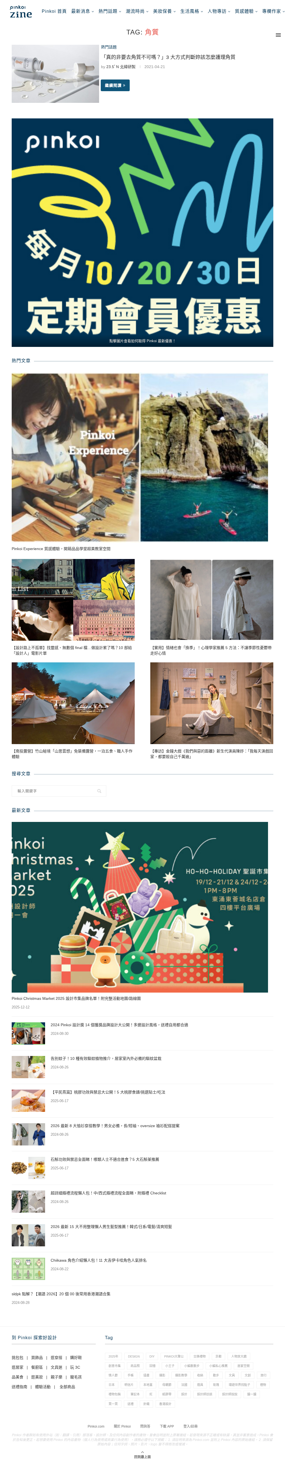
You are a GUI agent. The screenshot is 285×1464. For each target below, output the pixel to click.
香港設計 (165, 1404)
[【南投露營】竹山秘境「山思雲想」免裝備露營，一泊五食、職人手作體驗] (73, 703)
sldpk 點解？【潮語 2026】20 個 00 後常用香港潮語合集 (61, 1294)
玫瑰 (216, 1384)
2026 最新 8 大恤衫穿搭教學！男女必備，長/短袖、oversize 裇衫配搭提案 (115, 1126)
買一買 (113, 1404)
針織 (146, 1404)
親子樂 (56, 1377)
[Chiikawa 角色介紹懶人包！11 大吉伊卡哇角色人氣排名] (28, 1269)
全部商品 (67, 1387)
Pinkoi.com (96, 1426)
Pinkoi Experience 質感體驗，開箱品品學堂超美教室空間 (61, 548)
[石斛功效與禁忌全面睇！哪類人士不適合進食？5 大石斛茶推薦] (28, 1168)
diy (151, 1356)
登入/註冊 (190, 1426)
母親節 (166, 1384)
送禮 (130, 1404)
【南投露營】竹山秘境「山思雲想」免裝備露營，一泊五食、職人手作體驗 (72, 754)
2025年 (113, 1356)
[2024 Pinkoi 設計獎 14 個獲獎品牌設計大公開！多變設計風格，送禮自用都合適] (28, 1033)
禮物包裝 (115, 1394)
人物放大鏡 (239, 1356)
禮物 (263, 1384)
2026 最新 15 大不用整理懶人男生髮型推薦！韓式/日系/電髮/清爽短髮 (111, 1226)
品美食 (17, 1377)
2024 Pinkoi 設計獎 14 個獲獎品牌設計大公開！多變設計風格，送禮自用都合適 (119, 1025)
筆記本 (135, 1394)
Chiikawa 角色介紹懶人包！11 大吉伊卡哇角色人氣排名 (99, 1260)
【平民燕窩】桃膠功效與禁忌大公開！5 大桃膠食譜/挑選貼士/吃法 (108, 1092)
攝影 (162, 1375)
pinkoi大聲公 (174, 1356)
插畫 (146, 1375)
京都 (218, 1356)
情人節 (113, 1375)
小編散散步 (192, 1366)
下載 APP (167, 1426)
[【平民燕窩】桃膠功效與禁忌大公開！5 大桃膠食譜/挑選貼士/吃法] (28, 1101)
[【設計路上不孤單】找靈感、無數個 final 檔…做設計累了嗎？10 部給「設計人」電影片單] (73, 600)
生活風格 (189, 11)
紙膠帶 (166, 1394)
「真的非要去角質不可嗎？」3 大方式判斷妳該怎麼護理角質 (168, 57)
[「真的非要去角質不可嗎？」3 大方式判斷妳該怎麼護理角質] (55, 74)
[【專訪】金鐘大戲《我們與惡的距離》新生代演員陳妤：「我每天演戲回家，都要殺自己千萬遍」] (211, 703)
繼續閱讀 (113, 85)
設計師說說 (229, 1394)
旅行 (264, 1375)
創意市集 (115, 1366)
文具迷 (56, 1367)
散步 (216, 1375)
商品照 (135, 1366)
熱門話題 (108, 11)
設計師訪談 (204, 1394)
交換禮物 (199, 1356)
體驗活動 (43, 1387)
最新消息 (80, 11)
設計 (184, 1394)
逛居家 (17, 1367)
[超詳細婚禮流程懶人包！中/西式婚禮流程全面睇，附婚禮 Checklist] (28, 1201)
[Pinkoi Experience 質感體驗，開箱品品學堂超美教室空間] (140, 457)
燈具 (200, 1384)
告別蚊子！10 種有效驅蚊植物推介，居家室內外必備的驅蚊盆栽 (106, 1058)
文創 (248, 1375)
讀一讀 (251, 1394)
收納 (200, 1375)
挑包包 (17, 1357)
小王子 (170, 1366)
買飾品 (37, 1357)
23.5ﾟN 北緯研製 (121, 66)
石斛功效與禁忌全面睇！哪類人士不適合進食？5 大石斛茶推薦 (105, 1159)
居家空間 (243, 1366)
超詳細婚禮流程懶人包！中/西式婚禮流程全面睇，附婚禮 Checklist (108, 1193)
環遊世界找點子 (239, 1384)
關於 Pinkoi (122, 1426)
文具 (232, 1375)
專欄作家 (271, 11)
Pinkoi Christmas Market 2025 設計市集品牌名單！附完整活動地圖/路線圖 (76, 998)
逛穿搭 (56, 1357)
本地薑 (148, 1384)
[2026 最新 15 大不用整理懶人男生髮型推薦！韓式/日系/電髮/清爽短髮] (28, 1235)
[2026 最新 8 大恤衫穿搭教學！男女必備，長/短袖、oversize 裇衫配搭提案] (28, 1134)
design (134, 1356)
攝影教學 (181, 1375)
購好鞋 (76, 1357)
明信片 (129, 1384)
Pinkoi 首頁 (54, 11)
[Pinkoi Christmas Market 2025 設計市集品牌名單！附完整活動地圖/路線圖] (140, 907)
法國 (184, 1384)
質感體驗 (244, 11)
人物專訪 (217, 11)
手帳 (130, 1375)
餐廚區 (37, 1367)
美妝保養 (162, 11)
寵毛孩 (76, 1377)
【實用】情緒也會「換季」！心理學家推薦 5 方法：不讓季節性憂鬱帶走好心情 (211, 650)
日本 (112, 1384)
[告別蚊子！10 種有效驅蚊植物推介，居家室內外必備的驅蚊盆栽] (28, 1067)
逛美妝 (37, 1377)
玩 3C (75, 1367)
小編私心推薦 (218, 1366)
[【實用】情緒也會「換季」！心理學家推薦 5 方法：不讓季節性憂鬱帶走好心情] (211, 600)
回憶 (152, 1366)
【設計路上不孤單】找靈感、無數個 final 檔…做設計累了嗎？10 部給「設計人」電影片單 (72, 650)
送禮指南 (19, 1387)
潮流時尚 (135, 11)
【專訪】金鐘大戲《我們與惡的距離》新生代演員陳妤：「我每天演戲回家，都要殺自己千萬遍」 (211, 754)
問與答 (145, 1426)
